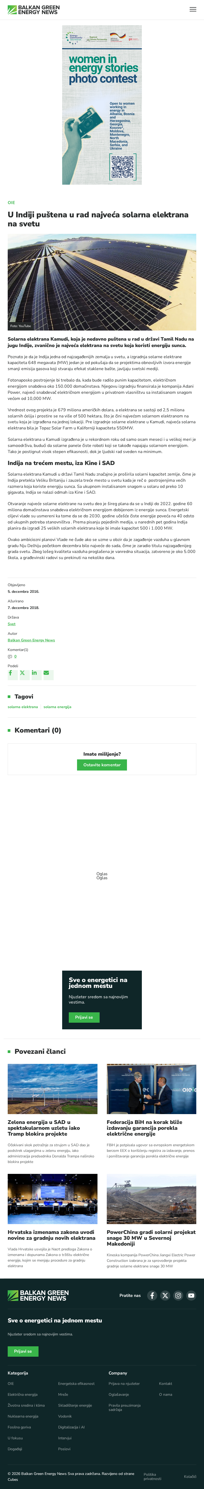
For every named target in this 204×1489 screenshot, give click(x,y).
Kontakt (165, 1384)
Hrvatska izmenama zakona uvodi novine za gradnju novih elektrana (51, 1235)
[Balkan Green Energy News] (34, 9)
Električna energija (22, 1395)
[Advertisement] (102, 873)
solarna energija (57, 706)
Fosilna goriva (19, 1427)
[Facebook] (13, 675)
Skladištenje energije (75, 1405)
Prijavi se (84, 1017)
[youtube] (191, 1296)
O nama (165, 1395)
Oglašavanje (119, 1395)
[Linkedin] (37, 675)
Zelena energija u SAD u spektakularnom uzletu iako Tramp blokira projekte (44, 1128)
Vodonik (65, 1416)
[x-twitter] (165, 1296)
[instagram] (178, 1296)
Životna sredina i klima (26, 1405)
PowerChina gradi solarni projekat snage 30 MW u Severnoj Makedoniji (151, 1238)
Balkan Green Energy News (31, 640)
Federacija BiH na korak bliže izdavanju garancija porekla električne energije (144, 1128)
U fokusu (15, 1438)
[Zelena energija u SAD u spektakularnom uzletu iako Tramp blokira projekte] (52, 1089)
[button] (193, 10)
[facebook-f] (152, 1296)
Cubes (13, 1479)
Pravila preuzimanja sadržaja (125, 1407)
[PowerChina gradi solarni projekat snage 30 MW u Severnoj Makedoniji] (152, 1199)
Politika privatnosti (152, 1477)
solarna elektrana (23, 706)
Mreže (63, 1395)
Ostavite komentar (102, 765)
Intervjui (64, 1438)
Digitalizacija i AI (71, 1427)
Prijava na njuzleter (124, 1384)
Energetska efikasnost (76, 1384)
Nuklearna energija (23, 1416)
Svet (11, 624)
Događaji (15, 1449)
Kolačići (190, 1477)
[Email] (49, 675)
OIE (11, 203)
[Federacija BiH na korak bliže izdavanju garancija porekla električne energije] (152, 1089)
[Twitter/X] (25, 675)
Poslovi (64, 1449)
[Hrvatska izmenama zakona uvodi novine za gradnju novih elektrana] (52, 1199)
